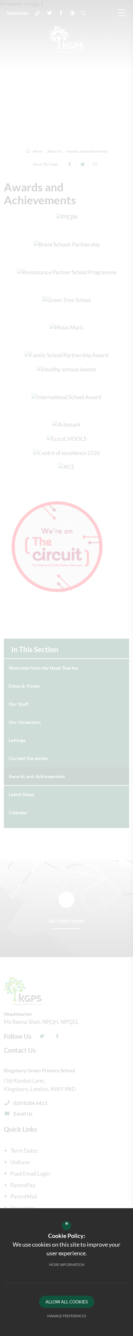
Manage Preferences (66, 1316)
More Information (66, 1264)
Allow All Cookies (67, 1301)
